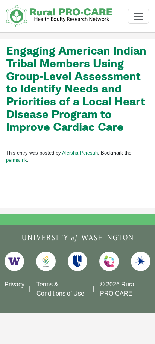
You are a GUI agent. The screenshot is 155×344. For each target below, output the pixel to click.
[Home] (59, 16)
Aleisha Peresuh (80, 153)
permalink (16, 160)
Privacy (14, 284)
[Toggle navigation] (138, 16)
